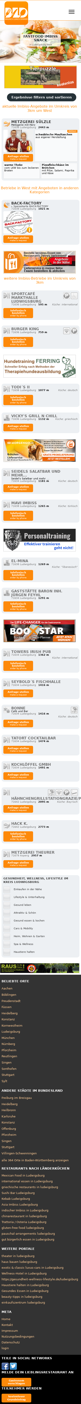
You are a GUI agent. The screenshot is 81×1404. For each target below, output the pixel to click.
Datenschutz (11, 1342)
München (8, 1038)
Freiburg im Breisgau (17, 1098)
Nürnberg (8, 1044)
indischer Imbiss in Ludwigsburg (25, 1210)
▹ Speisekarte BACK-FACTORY (29, 206)
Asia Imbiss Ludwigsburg (20, 1204)
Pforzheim (9, 1050)
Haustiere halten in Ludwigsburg (25, 1285)
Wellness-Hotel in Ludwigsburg (24, 1273)
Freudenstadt (11, 1001)
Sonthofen (9, 1068)
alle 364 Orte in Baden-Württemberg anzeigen (35, 1160)
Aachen (7, 988)
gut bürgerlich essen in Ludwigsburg (28, 1239)
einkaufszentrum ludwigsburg (23, 1302)
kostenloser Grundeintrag (16, 1398)
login (5, 1348)
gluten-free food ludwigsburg (23, 1228)
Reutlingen (9, 1056)
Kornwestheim (12, 1025)
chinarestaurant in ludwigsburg (24, 1216)
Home (6, 1319)
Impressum (10, 1330)
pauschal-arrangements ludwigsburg (28, 1233)
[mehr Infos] (18, 141)
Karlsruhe (9, 1116)
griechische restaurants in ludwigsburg (30, 1187)
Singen (6, 1062)
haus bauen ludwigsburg (19, 1262)
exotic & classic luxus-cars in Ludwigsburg (32, 1267)
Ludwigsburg (11, 1031)
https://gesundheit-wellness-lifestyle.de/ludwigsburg (40, 1279)
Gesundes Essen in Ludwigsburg (25, 1291)
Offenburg (9, 1128)
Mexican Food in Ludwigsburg (23, 1175)
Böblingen (9, 994)
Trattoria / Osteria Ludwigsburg (24, 1222)
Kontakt (7, 1325)
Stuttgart (8, 1074)
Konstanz (8, 1019)
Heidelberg (10, 1013)
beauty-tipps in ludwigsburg (22, 1296)
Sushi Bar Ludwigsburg (18, 1193)
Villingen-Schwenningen (19, 1153)
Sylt (4, 1081)
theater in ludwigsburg (18, 1256)
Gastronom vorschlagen (16, 1382)
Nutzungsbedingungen (18, 1336)
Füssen (6, 1007)
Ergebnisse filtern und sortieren (41, 97)
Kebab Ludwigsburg (16, 1198)
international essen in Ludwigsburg (27, 1181)
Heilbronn (9, 1110)
